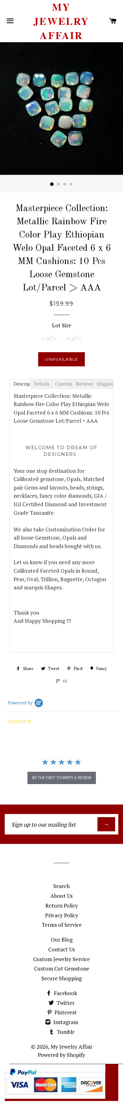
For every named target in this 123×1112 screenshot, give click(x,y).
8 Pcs (74, 338)
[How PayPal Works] (55, 1096)
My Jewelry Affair (61, 21)
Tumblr (65, 1031)
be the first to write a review (61, 777)
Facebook (65, 993)
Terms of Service (62, 924)
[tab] (19, 384)
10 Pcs (49, 338)
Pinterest (65, 1012)
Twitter (64, 1002)
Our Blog (62, 939)
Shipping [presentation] (105, 384)
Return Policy (61, 905)
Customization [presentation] (63, 384)
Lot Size (61, 325)
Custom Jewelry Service (61, 959)
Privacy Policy (61, 915)
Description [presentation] (22, 384)
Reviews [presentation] (84, 384)
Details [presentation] (42, 384)
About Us (61, 895)
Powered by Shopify (61, 1054)
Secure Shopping (61, 978)
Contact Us (61, 949)
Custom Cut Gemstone (61, 968)
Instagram (65, 1022)
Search (61, 886)
